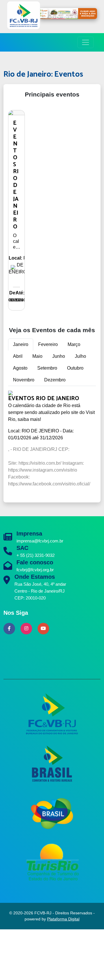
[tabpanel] (52, 443)
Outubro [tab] (75, 368)
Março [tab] (74, 344)
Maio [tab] (37, 356)
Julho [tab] (80, 356)
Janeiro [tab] (20, 344)
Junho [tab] (58, 356)
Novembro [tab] (23, 379)
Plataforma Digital (63, 919)
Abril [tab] (18, 356)
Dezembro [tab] (55, 379)
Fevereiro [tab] (48, 344)
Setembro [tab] (47, 368)
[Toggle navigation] (85, 42)
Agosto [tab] (20, 368)
